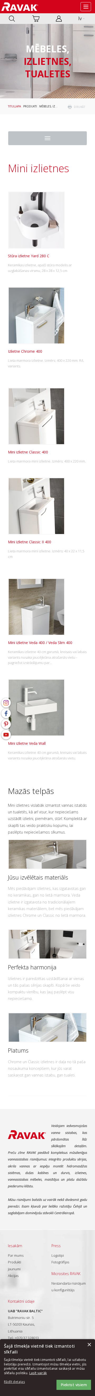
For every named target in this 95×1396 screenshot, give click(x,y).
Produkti (30, 106)
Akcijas (13, 1275)
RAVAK (19, 6)
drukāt (79, 107)
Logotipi (57, 1255)
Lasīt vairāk (38, 1373)
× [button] (89, 1345)
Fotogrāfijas (60, 1262)
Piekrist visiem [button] (74, 1384)
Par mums (15, 1255)
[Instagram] (6, 703)
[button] (18, 1382)
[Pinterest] (6, 724)
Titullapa (14, 106)
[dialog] (47, 1367)
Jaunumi (14, 1269)
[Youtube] (6, 734)
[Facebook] (6, 713)
